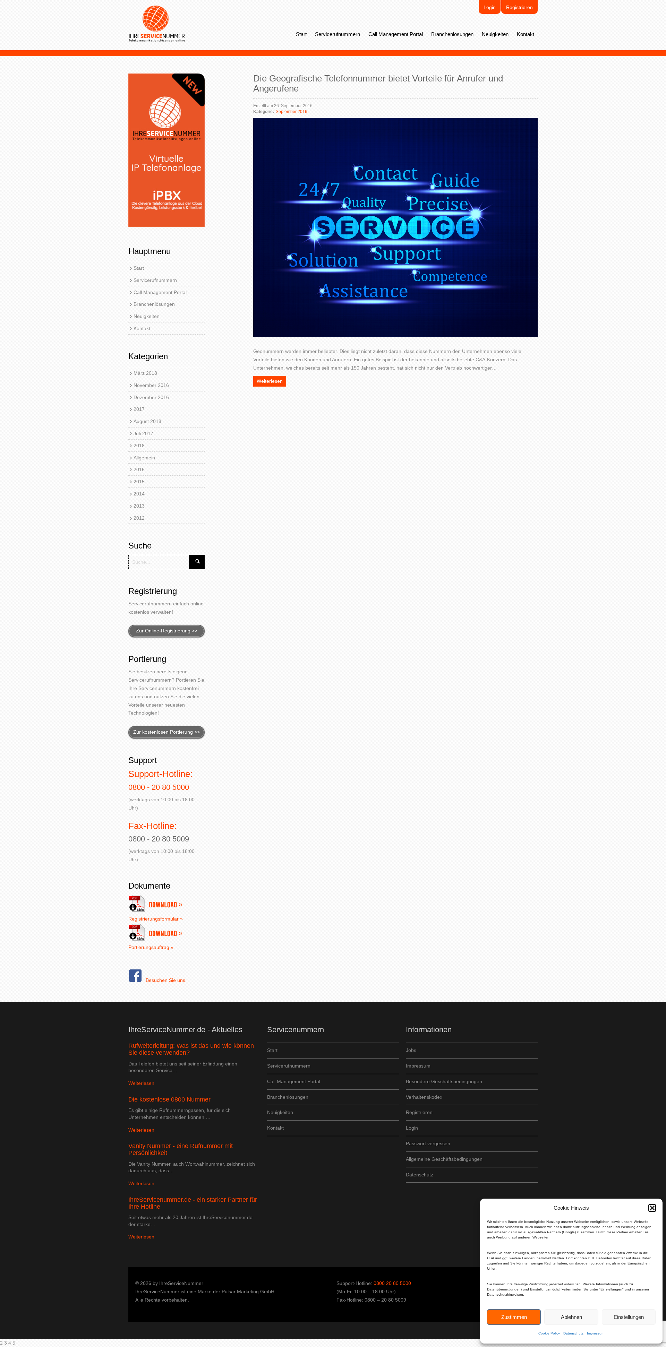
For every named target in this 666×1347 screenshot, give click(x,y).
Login (490, 7)
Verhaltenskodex (424, 1097)
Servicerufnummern (337, 34)
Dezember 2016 (151, 397)
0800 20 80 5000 (392, 1283)
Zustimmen (514, 1317)
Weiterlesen (270, 381)
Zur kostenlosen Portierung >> (166, 732)
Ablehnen (571, 1317)
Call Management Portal (395, 34)
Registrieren (519, 7)
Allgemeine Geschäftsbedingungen (444, 1159)
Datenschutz (573, 1333)
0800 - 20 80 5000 (158, 787)
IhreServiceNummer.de (157, 24)
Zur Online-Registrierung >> (166, 630)
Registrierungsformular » (155, 919)
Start (301, 34)
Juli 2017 (143, 433)
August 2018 (147, 421)
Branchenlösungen (452, 34)
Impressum (595, 1333)
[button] (652, 1207)
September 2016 (291, 111)
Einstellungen (629, 1317)
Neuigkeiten (495, 34)
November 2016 (151, 385)
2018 (139, 445)
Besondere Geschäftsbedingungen (444, 1081)
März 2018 (145, 373)
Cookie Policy (549, 1333)
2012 (139, 518)
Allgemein (144, 457)
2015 (139, 481)
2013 (139, 506)
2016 (139, 469)
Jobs (411, 1050)
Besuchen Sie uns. (166, 980)
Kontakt (525, 34)
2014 (139, 494)
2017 (139, 409)
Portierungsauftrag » (150, 947)
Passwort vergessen (428, 1143)
